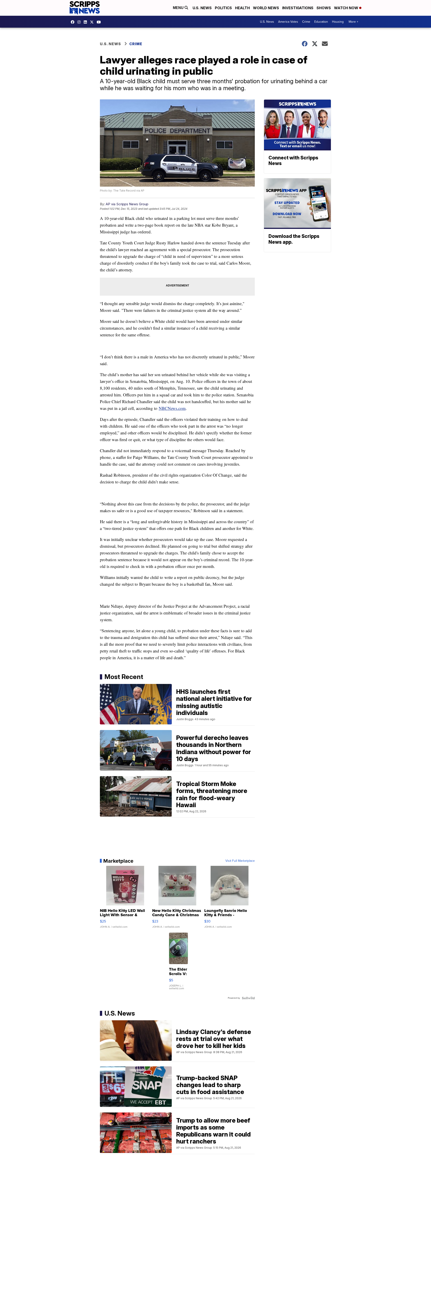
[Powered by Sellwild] (248, 998)
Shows (324, 8)
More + (353, 21)
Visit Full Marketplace (240, 860)
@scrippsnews (100, 22)
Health (242, 8)
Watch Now (346, 8)
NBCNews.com (172, 408)
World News (266, 8)
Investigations (297, 8)
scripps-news (86, 22)
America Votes (288, 21)
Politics (223, 8)
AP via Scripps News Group (127, 204)
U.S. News (202, 8)
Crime (306, 21)
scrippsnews (74, 22)
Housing (338, 21)
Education (321, 21)
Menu (179, 8)
